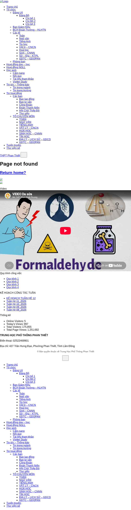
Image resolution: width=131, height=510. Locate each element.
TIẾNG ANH (26, 125)
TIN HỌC (24, 136)
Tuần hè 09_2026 (16, 307)
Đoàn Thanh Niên (29, 107)
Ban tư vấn (25, 102)
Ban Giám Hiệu (21, 27)
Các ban (17, 96)
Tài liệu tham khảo (23, 79)
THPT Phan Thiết (10, 155)
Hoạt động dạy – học (18, 64)
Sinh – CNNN (27, 53)
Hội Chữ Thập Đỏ (29, 110)
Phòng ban (19, 61)
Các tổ (16, 32)
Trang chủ (12, 6)
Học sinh (11, 70)
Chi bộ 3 (30, 24)
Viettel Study (20, 81)
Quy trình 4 (12, 287)
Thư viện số (13, 148)
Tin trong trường (22, 90)
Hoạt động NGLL (16, 67)
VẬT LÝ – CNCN (29, 127)
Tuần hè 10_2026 (16, 304)
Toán (22, 35)
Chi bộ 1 (30, 18)
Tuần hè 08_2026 (16, 309)
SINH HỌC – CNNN (30, 133)
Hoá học (24, 50)
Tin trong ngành (22, 87)
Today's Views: (15, 324)
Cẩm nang (19, 73)
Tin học (23, 44)
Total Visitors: (14, 327)
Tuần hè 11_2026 (16, 301)
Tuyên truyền (13, 145)
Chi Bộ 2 (30, 21)
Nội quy (17, 76)
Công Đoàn (25, 104)
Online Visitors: (15, 321)
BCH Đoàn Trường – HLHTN (29, 30)
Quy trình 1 (12, 278)
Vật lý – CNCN (27, 47)
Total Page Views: (16, 329)
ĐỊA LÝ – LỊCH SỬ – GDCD (35, 139)
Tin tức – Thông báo (17, 84)
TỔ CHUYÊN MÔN (24, 116)
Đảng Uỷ (18, 12)
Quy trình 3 (12, 284)
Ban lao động (26, 99)
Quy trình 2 (12, 281)
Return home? (13, 172)
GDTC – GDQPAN (29, 58)
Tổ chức (11, 9)
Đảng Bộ (24, 15)
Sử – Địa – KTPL (29, 55)
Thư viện (24, 113)
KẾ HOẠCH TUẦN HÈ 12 (21, 298)
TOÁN (22, 119)
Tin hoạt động (14, 93)
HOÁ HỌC (25, 130)
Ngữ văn (24, 38)
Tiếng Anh (25, 41)
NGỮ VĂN (25, 122)
